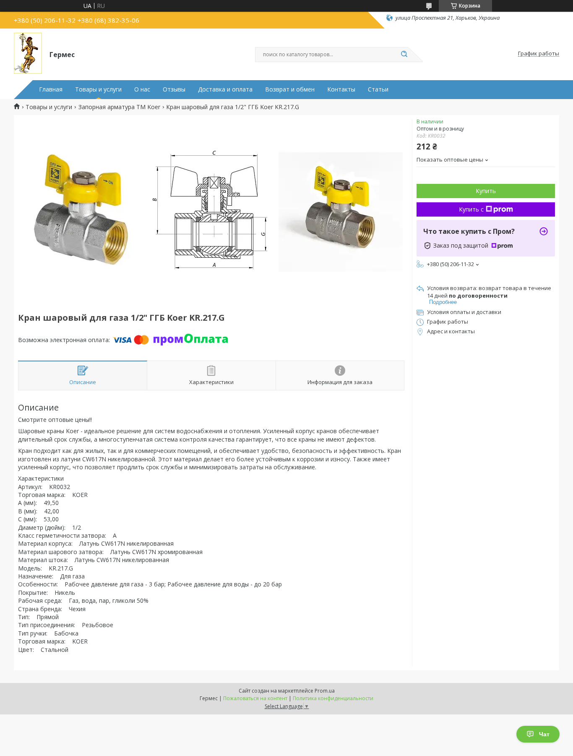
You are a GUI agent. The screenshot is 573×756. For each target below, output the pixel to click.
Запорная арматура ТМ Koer (119, 107)
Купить (486, 191)
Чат (544, 734)
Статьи (378, 89)
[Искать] (404, 54)
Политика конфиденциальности (333, 698)
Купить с (471, 209)
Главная (51, 89)
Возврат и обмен (290, 89)
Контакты (341, 89)
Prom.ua (325, 690)
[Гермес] (28, 54)
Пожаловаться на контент (255, 698)
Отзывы (174, 89)
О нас (142, 89)
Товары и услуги (98, 89)
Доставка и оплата (225, 89)
